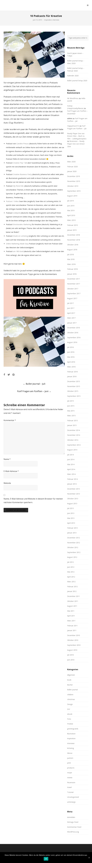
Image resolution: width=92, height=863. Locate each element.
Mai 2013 (70, 518)
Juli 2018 (70, 254)
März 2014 (71, 474)
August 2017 (72, 298)
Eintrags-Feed (72, 822)
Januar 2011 (71, 630)
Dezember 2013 (73, 489)
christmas (71, 699)
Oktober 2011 (72, 601)
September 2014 (73, 445)
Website (7, 483)
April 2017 (71, 313)
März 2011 (71, 621)
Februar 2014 (72, 479)
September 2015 (73, 396)
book (69, 680)
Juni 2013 (70, 513)
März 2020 (71, 161)
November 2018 (73, 240)
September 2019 (73, 191)
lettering (70, 748)
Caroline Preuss (22, 143)
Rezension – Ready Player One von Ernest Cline (76, 143)
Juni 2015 (70, 406)
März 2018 (71, 264)
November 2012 (73, 542)
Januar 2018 (71, 274)
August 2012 (72, 557)
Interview (56, 20)
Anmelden (71, 817)
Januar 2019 (71, 230)
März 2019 (71, 220)
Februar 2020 (72, 166)
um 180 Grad (18, 251)
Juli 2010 (70, 655)
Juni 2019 (70, 206)
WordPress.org (73, 832)
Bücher (70, 685)
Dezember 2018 (73, 235)
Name (7, 459)
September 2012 (73, 552)
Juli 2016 (70, 347)
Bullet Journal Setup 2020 (77, 80)
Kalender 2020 (72, 75)
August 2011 (72, 606)
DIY (68, 709)
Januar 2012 (71, 591)
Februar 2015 (72, 420)
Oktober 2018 (72, 244)
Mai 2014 (70, 464)
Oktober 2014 (72, 440)
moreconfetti (17, 5)
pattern (70, 758)
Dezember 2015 (73, 381)
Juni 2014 (70, 459)
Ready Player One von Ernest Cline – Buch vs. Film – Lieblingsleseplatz (76, 136)
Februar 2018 (72, 269)
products (70, 768)
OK (46, 859)
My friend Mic (18, 186)
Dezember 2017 (73, 279)
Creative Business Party (22, 174)
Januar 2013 (71, 533)
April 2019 (71, 215)
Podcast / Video (12, 201)
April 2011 (71, 616)
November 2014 (73, 435)
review (69, 777)
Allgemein (71, 675)
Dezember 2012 (73, 538)
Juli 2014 (70, 455)
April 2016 (71, 362)
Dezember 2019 (73, 176)
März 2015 (71, 415)
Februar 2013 (72, 528)
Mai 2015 (70, 411)
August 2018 (72, 249)
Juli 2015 (70, 401)
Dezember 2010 (73, 635)
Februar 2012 (72, 586)
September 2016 (73, 337)
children (70, 694)
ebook (69, 714)
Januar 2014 (71, 484)
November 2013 (73, 494)
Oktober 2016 (72, 332)
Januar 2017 (71, 323)
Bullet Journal (72, 689)
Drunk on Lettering (20, 236)
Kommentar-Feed (74, 827)
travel (69, 787)
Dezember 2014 (73, 430)
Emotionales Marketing (22, 224)
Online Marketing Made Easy (17, 244)
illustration (71, 733)
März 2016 (71, 367)
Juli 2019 (70, 201)
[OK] (89, 857)
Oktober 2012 (72, 547)
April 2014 (71, 469)
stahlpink (16, 213)
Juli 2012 (70, 562)
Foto (69, 719)
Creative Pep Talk (20, 163)
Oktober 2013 (72, 498)
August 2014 (72, 450)
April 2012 (71, 577)
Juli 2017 (70, 303)
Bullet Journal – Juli (34, 383)
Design (70, 704)
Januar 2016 (71, 376)
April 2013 (71, 523)
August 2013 (72, 503)
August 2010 (72, 650)
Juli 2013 (70, 508)
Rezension (71, 782)
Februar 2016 (72, 372)
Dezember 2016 (73, 327)
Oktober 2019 (72, 186)
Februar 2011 (72, 625)
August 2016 (72, 342)
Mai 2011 (70, 611)
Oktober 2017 (72, 289)
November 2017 (73, 284)
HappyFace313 (73, 126)
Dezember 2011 (73, 596)
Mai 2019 (70, 210)
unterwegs (71, 802)
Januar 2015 (71, 425)
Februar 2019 (72, 225)
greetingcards (72, 729)
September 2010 (73, 645)
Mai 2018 (70, 259)
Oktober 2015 (72, 391)
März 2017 (71, 318)
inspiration (48, 20)
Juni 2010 (70, 660)
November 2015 (73, 386)
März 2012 (71, 581)
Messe (69, 753)
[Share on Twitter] (9, 374)
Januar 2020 (71, 171)
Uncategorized (73, 797)
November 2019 (73, 181)
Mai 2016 (70, 357)
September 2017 (73, 293)
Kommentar (10, 420)
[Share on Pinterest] (13, 374)
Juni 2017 (70, 308)
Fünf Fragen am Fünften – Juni (34, 391)
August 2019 (72, 196)
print (69, 763)
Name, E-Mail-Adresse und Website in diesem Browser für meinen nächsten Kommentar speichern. (33, 500)
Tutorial (70, 792)
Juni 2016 (70, 352)
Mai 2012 (70, 572)
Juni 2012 (70, 567)
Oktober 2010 (72, 640)
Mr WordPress (72, 98)
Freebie (70, 724)
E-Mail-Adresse (11, 471)
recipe (69, 772)
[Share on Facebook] (4, 374)
